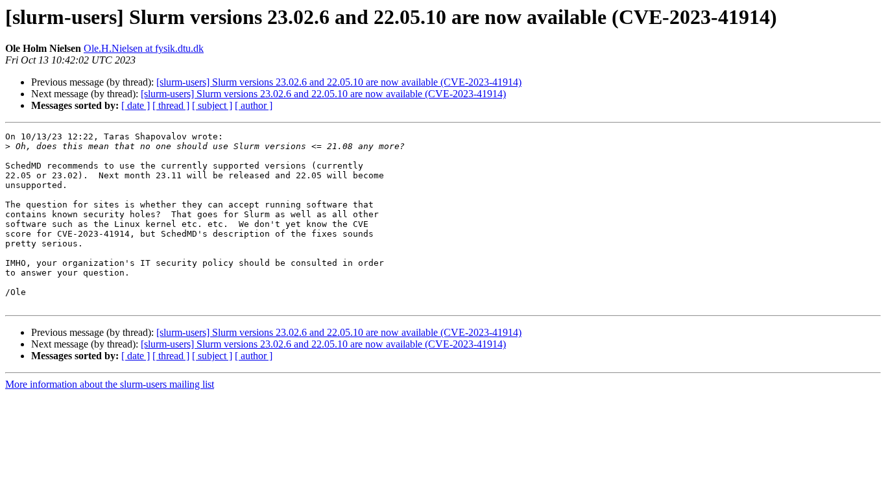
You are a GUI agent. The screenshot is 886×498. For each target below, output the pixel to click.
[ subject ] (212, 105)
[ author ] (253, 105)
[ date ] (135, 105)
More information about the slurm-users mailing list (109, 384)
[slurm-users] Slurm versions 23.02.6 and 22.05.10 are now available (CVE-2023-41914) (338, 82)
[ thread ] (170, 105)
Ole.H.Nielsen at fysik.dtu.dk (144, 48)
